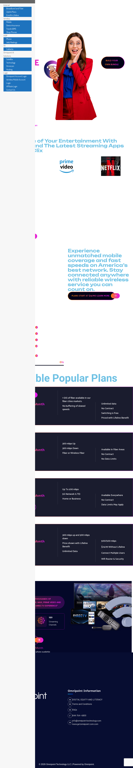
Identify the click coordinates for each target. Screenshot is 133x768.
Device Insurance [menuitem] (13, 25)
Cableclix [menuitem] (9, 49)
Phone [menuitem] (8, 39)
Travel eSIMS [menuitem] (11, 28)
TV (70, 12)
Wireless (49, 12)
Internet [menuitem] (7, 5)
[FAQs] (70, 710)
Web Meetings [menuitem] (11, 42)
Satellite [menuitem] (9, 59)
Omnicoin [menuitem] (10, 66)
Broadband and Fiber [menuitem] (14, 8)
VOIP (61, 12)
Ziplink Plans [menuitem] (11, 12)
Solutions (99, 12)
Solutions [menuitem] (7, 56)
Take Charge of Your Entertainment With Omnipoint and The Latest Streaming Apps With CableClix (62, 145)
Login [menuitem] (6, 73)
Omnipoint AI (83, 12)
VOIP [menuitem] (5, 35)
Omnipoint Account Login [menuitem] (16, 76)
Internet (35, 12)
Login (112, 12)
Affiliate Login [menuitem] (11, 86)
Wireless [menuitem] (7, 18)
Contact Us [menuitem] (10, 89)
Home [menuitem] (6, 1)
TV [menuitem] (5, 45)
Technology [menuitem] (10, 62)
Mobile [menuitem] (8, 22)
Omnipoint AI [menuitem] (9, 52)
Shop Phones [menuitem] (11, 32)
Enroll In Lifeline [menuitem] (12, 15)
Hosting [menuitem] (9, 69)
